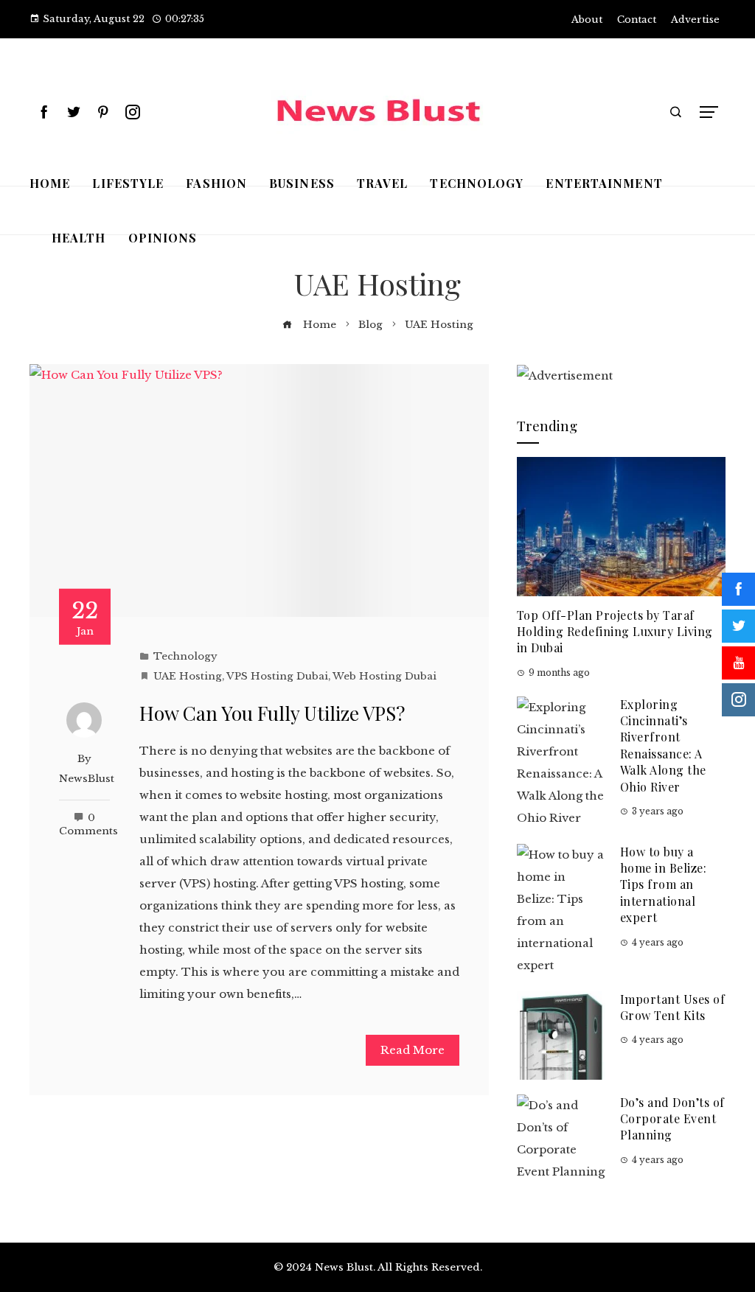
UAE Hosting (187, 676)
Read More (412, 1050)
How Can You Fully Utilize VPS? (272, 713)
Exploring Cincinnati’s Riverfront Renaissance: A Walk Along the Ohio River (663, 745)
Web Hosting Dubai (384, 676)
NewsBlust (86, 778)
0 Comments (88, 824)
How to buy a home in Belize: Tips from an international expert (663, 885)
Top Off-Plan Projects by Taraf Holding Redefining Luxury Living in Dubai (615, 631)
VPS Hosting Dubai (277, 676)
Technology (185, 656)
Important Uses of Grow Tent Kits (673, 1007)
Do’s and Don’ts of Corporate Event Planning (672, 1118)
